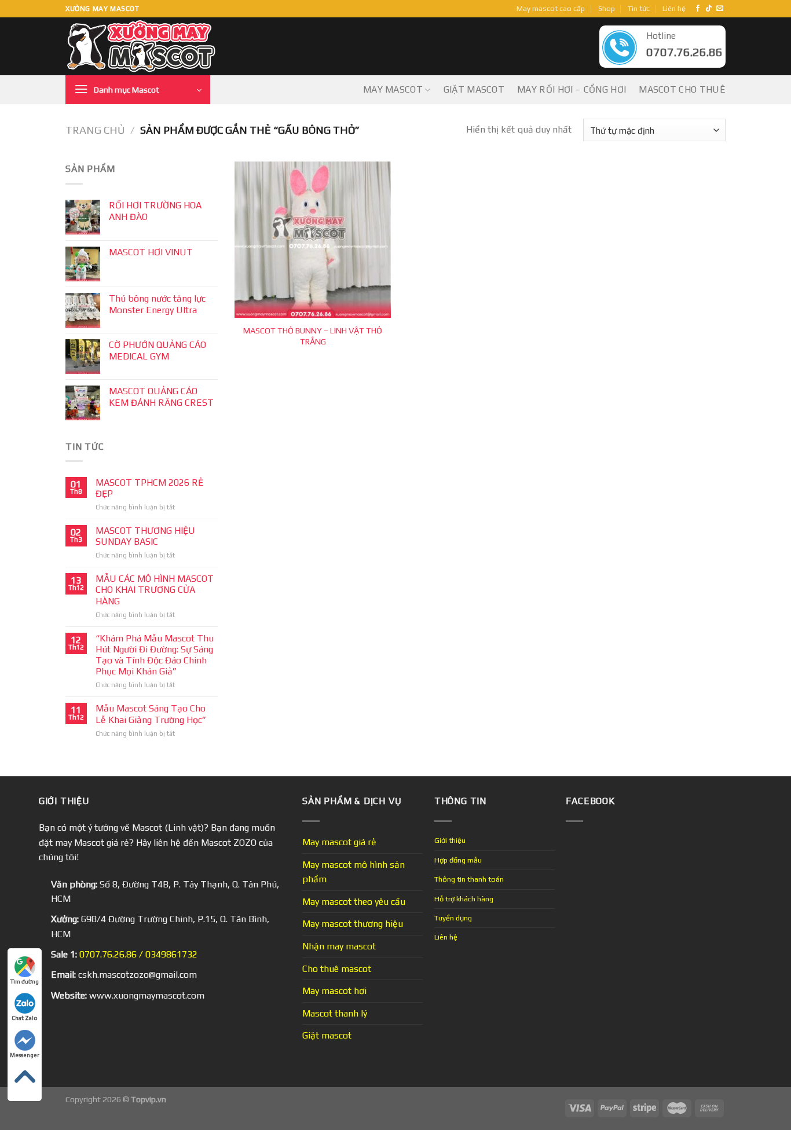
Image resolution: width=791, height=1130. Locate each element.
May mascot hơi (334, 990)
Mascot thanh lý (334, 1013)
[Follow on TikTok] (708, 9)
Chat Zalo (25, 1018)
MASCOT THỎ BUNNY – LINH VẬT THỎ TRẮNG (312, 336)
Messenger (24, 1055)
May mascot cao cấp (551, 8)
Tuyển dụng (453, 917)
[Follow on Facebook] (697, 9)
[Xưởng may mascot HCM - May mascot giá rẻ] (142, 46)
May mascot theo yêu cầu (353, 901)
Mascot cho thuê (682, 89)
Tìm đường (24, 981)
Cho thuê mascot (336, 968)
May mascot (393, 89)
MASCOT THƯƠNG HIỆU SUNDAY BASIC (145, 536)
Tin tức (639, 8)
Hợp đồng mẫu (458, 860)
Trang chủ (94, 130)
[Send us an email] (719, 9)
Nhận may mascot (339, 946)
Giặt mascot (474, 89)
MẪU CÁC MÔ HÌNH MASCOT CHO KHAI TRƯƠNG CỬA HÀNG (155, 589)
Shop (606, 8)
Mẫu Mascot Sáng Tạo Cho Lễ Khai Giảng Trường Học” (151, 714)
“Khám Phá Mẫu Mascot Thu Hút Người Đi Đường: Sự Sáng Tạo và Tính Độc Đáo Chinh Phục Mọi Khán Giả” (155, 655)
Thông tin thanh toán (469, 879)
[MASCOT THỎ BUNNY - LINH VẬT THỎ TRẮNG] (313, 240)
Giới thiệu (450, 840)
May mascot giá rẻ (339, 842)
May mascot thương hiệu (352, 923)
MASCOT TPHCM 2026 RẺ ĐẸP (149, 488)
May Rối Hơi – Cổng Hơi (571, 89)
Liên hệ (674, 8)
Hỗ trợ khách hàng (463, 898)
